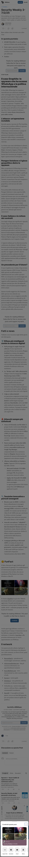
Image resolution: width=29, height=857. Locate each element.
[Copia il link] (4, 849)
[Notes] (23, 849)
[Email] (17, 849)
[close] (26, 824)
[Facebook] (11, 849)
